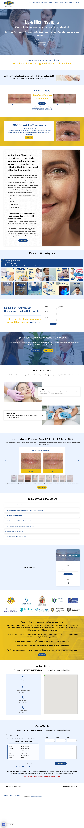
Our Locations (36, 2)
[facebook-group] (29, 766)
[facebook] (20, 766)
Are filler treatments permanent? (16, 531)
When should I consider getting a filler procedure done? (21, 526)
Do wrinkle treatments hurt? (14, 515)
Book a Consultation (42, 40)
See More (42, 103)
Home (29, 2)
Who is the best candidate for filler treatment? (19, 520)
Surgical (51, 2)
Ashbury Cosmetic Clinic (29, 795)
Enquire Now (61, 763)
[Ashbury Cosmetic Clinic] (9, 4)
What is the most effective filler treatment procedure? (21, 505)
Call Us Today (42, 44)
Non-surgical (44, 2)
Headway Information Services (36, 796)
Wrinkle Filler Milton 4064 (13, 786)
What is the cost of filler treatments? (16, 536)
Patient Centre (68, 2)
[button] (7, 274)
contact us (34, 322)
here (19, 773)
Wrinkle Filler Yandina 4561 (70, 786)
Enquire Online (48, 350)
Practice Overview (59, 2)
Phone (47, 317)
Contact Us (76, 2)
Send (53, 324)
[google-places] (26, 766)
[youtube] (23, 766)
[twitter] (16, 766)
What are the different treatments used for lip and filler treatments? (25, 510)
